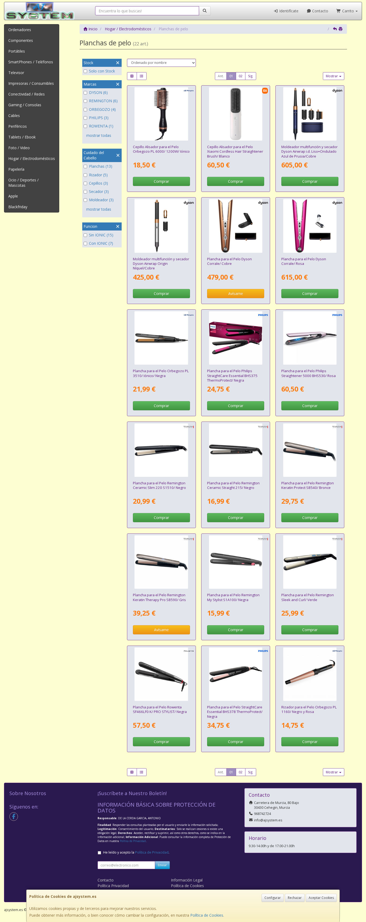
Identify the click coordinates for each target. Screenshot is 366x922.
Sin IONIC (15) (101, 234)
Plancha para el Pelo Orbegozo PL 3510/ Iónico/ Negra (161, 373)
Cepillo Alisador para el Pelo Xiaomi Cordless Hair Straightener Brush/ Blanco (235, 151)
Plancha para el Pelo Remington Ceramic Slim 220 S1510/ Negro (159, 485)
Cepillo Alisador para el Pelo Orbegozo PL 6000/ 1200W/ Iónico (161, 149)
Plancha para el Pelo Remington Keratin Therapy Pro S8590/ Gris (159, 597)
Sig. (250, 76)
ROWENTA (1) (101, 126)
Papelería (16, 169)
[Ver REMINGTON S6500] (310, 562)
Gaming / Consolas (24, 104)
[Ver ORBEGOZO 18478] (161, 114)
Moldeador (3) (101, 199)
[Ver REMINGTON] (235, 450)
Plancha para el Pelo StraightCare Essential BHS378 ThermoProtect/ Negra (235, 712)
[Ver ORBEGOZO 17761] (310, 674)
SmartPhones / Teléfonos (30, 61)
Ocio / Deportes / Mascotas (23, 182)
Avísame (235, 293)
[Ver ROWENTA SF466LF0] (161, 674)
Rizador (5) (98, 174)
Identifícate (288, 10)
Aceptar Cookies (321, 897)
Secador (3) (99, 191)
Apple (13, 196)
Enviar (162, 865)
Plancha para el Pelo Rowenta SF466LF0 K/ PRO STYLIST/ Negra (160, 709)
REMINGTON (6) (103, 100)
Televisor (16, 72)
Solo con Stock (102, 71)
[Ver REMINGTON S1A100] (235, 562)
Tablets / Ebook (22, 137)
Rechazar (295, 897)
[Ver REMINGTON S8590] (161, 562)
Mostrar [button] (332, 76)
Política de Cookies (206, 915)
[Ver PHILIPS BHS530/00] (310, 338)
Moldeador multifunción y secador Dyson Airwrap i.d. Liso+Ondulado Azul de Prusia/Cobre (309, 151)
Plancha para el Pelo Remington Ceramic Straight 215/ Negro (233, 485)
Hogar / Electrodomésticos (31, 158)
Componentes (20, 40)
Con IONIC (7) (101, 243)
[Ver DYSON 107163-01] (310, 114)
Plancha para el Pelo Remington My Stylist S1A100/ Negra (233, 597)
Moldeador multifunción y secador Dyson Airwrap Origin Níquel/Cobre (161, 264)
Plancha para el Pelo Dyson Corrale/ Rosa (303, 261)
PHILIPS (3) (99, 117)
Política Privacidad (113, 885)
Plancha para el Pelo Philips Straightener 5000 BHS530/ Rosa (308, 373)
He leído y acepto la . (136, 852)
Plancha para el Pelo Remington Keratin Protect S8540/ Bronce (307, 485)
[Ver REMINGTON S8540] (310, 450)
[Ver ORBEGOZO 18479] (161, 338)
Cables (14, 115)
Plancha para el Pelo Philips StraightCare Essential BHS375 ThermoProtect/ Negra (232, 375)
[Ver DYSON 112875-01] (161, 226)
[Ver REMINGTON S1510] (161, 450)
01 (231, 76)
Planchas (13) (100, 166)
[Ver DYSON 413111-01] (235, 226)
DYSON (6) (98, 92)
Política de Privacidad (133, 841)
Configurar (272, 897)
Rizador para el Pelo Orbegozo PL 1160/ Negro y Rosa (309, 709)
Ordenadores (19, 29)
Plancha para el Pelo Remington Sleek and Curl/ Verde (307, 597)
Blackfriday (17, 206)
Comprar (161, 181)
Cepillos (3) (98, 183)
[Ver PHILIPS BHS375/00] (235, 338)
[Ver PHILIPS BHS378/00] (235, 674)
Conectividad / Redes (26, 94)
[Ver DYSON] (310, 226)
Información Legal (187, 880)
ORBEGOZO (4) (102, 109)
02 (240, 76)
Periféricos (17, 126)
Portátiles (16, 51)
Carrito (348, 10)
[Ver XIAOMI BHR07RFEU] (235, 114)
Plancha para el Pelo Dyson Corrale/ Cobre (229, 261)
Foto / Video (19, 147)
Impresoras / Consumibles (31, 83)
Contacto (319, 10)
